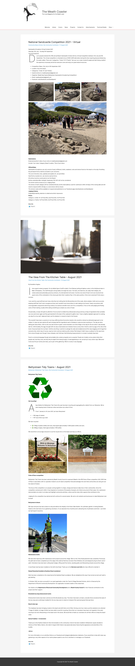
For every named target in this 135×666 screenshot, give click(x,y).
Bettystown (31, 370)
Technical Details (101, 27)
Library (54, 27)
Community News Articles (35, 45)
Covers (60, 27)
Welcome (47, 27)
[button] (41, 91)
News (66, 27)
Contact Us (80, 27)
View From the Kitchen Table (36, 280)
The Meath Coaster (54, 11)
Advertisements (90, 27)
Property (72, 27)
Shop (110, 27)
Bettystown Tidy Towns (41, 370)
